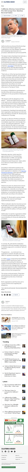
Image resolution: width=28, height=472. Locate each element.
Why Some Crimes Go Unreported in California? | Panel (11, 392)
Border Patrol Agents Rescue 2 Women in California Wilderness (19, 335)
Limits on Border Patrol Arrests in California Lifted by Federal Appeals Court (13, 367)
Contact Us (4, 457)
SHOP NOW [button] (9, 432)
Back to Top (23, 469)
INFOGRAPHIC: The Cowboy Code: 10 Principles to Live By (18, 318)
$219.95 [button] (18, 441)
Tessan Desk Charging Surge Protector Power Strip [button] (18, 426)
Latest (5, 382)
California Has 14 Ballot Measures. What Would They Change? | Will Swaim (12, 399)
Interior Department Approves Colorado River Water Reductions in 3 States (13, 374)
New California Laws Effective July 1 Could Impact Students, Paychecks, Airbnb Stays (18, 327)
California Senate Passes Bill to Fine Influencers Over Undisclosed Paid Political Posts (12, 346)
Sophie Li (9, 40)
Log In (25, 1)
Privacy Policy (4, 455)
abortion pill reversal (9, 288)
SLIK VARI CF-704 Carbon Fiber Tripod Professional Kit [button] (18, 436)
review (8, 259)
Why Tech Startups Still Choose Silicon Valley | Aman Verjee (12, 385)
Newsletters (4, 459)
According (11, 66)
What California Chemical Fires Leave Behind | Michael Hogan (13, 412)
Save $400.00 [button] (18, 443)
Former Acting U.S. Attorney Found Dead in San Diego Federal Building (11, 353)
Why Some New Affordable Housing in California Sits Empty (11, 406)
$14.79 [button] (18, 431)
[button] (20, 420)
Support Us (17, 459)
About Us (17, 455)
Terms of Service (18, 457)
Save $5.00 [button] (18, 432)
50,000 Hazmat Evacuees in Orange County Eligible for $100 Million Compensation (13, 360)
